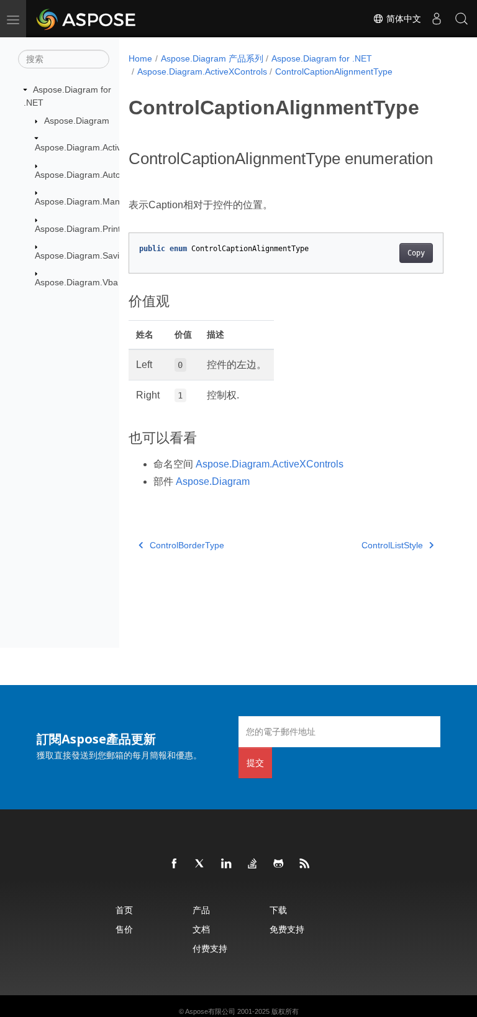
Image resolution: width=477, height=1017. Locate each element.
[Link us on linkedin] (227, 864)
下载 (278, 910)
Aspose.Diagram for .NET (321, 58)
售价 (124, 929)
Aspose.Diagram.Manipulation (94, 201)
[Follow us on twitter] (201, 864)
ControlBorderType (187, 545)
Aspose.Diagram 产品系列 (212, 58)
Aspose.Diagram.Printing (83, 229)
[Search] (461, 18)
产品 (201, 910)
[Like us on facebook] (174, 864)
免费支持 (287, 929)
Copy (416, 253)
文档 (201, 929)
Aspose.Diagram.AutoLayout (91, 175)
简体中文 (402, 19)
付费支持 (210, 948)
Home (140, 58)
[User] (436, 18)
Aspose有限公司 (210, 1011)
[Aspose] (86, 18)
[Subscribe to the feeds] (305, 864)
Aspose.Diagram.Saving (82, 255)
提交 (255, 762)
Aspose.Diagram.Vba (76, 282)
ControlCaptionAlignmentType (334, 71)
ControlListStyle (392, 545)
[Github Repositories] (279, 864)
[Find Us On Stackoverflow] (253, 864)
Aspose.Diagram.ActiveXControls (100, 147)
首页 (124, 910)
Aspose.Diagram (76, 121)
